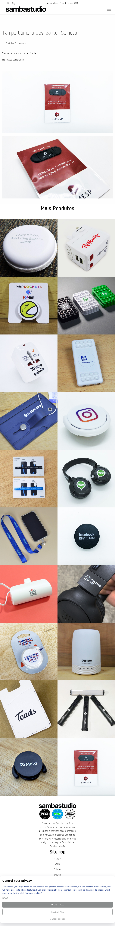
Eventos (58, 864)
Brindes (57, 869)
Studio (57, 858)
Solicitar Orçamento (16, 43)
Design (57, 874)
